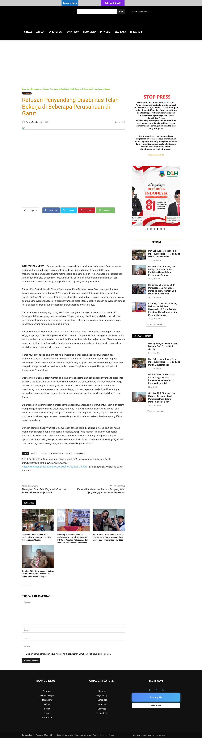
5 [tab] (161, 229)
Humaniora (36, 89)
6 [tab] (164, 229)
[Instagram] (156, 690)
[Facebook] (149, 690)
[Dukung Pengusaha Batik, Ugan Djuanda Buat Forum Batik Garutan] (139, 347)
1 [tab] (147, 229)
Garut (68, 453)
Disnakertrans (57, 453)
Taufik (35, 122)
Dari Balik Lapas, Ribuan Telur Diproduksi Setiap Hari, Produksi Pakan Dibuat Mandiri (36, 537)
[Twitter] (162, 690)
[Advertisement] (101, 62)
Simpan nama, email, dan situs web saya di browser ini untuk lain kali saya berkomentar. (68, 654)
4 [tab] (158, 229)
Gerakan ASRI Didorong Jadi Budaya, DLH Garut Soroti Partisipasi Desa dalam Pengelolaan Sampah (38, 573)
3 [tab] (154, 229)
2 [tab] (151, 229)
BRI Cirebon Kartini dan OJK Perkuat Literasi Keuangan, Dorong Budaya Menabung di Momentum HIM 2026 (108, 537)
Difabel (34, 453)
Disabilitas (44, 453)
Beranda (25, 89)
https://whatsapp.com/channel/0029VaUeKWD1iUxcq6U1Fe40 (54, 466)
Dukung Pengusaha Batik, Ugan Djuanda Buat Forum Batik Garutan (163, 346)
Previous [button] (135, 196)
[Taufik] (24, 121)
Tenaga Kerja (79, 453)
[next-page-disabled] (28, 583)
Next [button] (176, 196)
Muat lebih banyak (155, 324)
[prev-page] (24, 583)
